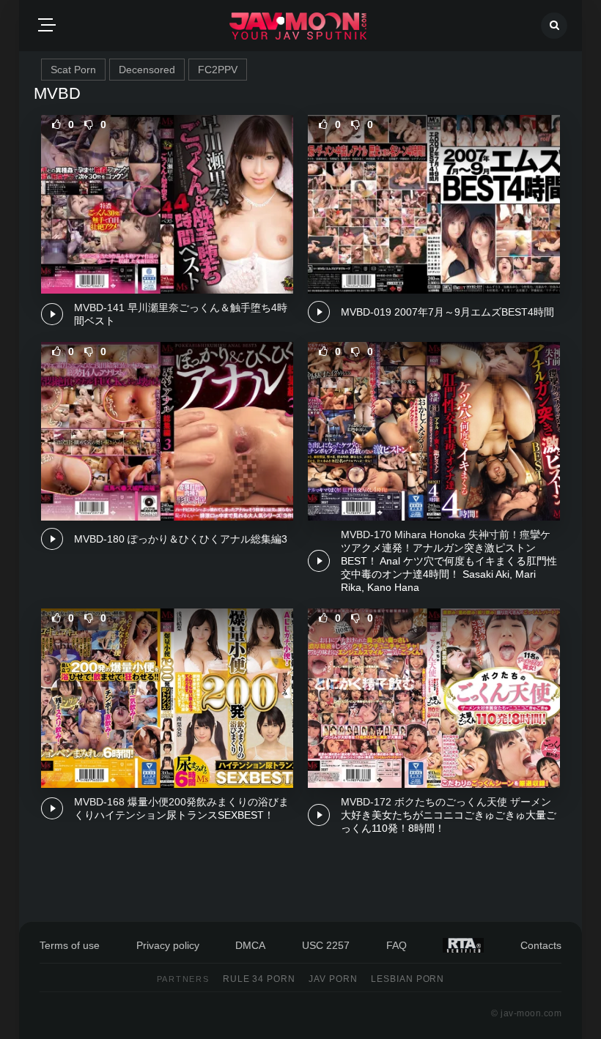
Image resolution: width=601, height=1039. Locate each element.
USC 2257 (326, 945)
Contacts (540, 945)
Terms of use (70, 945)
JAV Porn (333, 979)
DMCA (250, 945)
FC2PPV (217, 69)
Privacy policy (167, 945)
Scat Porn (73, 69)
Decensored (147, 69)
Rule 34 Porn (259, 979)
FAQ (396, 945)
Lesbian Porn (408, 979)
